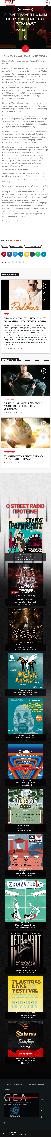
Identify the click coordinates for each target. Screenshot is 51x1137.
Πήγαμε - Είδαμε (25, 9)
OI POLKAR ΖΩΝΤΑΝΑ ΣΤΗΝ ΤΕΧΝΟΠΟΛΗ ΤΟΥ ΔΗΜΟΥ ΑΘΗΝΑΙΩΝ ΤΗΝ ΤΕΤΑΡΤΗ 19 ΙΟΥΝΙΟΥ (25, 320)
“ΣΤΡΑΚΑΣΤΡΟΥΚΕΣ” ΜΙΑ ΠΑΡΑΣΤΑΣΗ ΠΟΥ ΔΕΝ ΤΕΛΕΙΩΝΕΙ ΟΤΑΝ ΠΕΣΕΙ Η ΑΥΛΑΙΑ (23, 457)
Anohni (4, 246)
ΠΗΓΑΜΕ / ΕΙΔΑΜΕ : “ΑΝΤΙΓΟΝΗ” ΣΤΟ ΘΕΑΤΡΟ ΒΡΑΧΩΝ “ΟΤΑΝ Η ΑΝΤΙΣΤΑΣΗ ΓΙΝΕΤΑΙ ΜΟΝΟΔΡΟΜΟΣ (23, 406)
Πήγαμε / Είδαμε (16, 246)
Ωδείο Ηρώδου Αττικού (33, 246)
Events (7, 314)
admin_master (15, 240)
